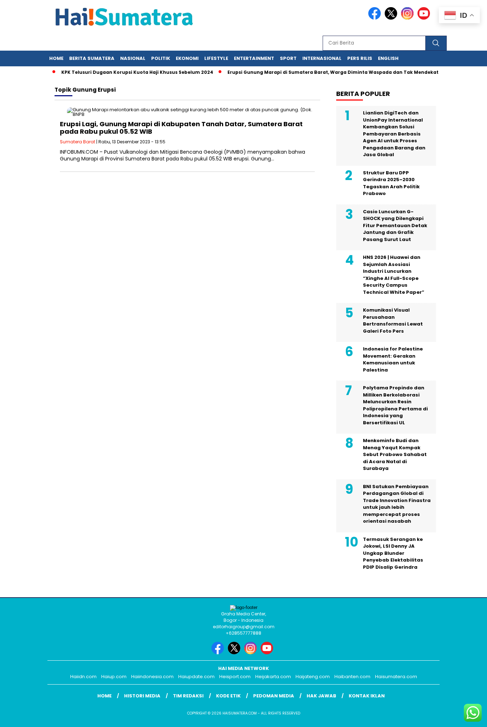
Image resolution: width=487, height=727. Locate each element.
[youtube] (424, 18)
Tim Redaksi (188, 695)
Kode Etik (228, 695)
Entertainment (254, 58)
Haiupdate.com (196, 676)
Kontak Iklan (367, 695)
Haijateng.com (313, 676)
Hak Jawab (321, 695)
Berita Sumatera (91, 58)
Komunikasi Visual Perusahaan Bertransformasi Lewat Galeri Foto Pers (393, 320)
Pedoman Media (273, 695)
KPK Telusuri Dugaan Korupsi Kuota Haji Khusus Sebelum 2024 (129, 72)
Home (56, 58)
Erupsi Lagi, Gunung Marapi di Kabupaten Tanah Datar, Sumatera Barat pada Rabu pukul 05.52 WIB (181, 127)
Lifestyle (216, 58)
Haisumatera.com (396, 676)
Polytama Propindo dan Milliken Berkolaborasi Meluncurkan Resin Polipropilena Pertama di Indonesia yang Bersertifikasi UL (395, 405)
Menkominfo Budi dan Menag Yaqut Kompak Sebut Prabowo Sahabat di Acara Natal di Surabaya (395, 454)
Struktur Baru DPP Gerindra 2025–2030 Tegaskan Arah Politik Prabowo (391, 183)
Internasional (322, 58)
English (388, 58)
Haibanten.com (352, 676)
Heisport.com (235, 676)
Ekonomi (187, 58)
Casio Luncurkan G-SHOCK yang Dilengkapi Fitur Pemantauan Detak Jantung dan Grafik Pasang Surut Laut (395, 225)
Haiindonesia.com (152, 676)
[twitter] (392, 18)
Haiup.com (114, 676)
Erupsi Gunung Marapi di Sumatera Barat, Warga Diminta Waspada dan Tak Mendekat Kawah (334, 72)
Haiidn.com (83, 676)
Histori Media (142, 695)
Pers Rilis (359, 58)
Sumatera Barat (77, 142)
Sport (288, 58)
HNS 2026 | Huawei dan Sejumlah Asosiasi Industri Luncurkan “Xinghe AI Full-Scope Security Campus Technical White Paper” (393, 275)
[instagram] (408, 18)
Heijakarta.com (273, 676)
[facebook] (375, 18)
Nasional (132, 58)
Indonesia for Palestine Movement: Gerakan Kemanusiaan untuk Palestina (393, 359)
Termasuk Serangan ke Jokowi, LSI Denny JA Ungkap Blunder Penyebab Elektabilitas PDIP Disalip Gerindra (393, 553)
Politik (160, 58)
